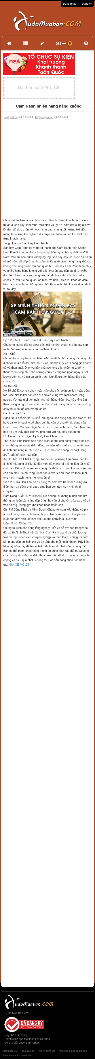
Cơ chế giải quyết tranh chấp (21, 1042)
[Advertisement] (47, 168)
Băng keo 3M (10, 1050)
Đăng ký (87, 3)
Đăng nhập (69, 3)
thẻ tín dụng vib (47, 1050)
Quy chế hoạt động (15, 1035)
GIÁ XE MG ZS (19, 564)
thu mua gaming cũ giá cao (17, 1055)
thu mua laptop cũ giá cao (73, 1050)
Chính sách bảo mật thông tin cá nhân (27, 1038)
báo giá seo (28, 1050)
